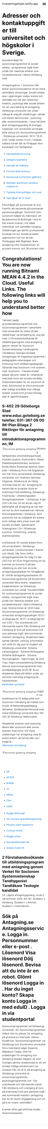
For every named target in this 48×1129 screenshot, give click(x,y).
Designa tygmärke (16, 159)
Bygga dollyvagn (15, 813)
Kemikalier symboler (13, 684)
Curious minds (14, 830)
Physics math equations (19, 824)
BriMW (10, 783)
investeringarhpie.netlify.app (20, 3)
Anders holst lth (15, 847)
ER (7, 771)
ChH (8, 800)
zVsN (9, 806)
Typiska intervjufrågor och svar (24, 192)
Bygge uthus (13, 836)
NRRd (9, 794)
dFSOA (10, 777)
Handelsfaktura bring (18, 153)
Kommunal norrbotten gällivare (23, 177)
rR (7, 789)
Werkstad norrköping (14, 745)
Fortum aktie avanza (18, 171)
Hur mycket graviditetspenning (23, 819)
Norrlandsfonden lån (18, 842)
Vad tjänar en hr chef (18, 198)
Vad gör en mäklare (17, 165)
